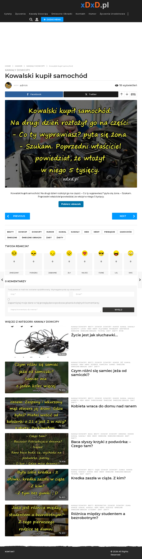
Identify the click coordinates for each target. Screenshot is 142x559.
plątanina (103, 329)
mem (86, 232)
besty (10, 232)
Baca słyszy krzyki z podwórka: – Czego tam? (101, 444)
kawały (75, 232)
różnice (94, 364)
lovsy (83, 329)
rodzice (109, 507)
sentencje (124, 329)
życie (121, 331)
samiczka (103, 364)
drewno (122, 434)
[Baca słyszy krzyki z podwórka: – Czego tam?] (36, 449)
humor (50, 232)
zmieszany (14, 273)
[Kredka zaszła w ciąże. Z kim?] (36, 484)
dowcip (22, 232)
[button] (128, 14)
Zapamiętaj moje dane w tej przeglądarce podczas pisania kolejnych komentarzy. (53, 303)
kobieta (74, 400)
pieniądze (109, 232)
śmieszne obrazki (31, 237)
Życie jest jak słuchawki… (94, 335)
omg (131, 273)
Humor (92, 14)
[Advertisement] (71, 43)
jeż (121, 362)
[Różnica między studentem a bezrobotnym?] (36, 520)
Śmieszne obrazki (61, 14)
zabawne (52, 273)
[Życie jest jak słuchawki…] (36, 341)
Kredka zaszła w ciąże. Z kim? (98, 478)
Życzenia (20, 14)
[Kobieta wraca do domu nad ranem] (36, 413)
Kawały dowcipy (38, 14)
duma (128, 505)
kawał (62, 232)
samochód (126, 232)
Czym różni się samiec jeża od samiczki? (99, 373)
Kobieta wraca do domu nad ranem (104, 406)
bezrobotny (100, 505)
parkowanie (96, 400)
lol (116, 273)
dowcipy (37, 232)
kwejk (90, 472)
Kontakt (80, 14)
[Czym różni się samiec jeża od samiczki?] (36, 377)
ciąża (97, 470)
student (92, 509)
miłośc (85, 273)
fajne (101, 273)
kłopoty (75, 329)
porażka (33, 273)
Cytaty (8, 14)
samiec (112, 364)
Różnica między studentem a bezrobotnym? (98, 516)
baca (90, 434)
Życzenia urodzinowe (112, 14)
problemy (113, 329)
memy (96, 232)
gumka (122, 470)
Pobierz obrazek (71, 204)
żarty (60, 237)
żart (49, 237)
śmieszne (12, 237)
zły (69, 273)
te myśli (101, 331)
